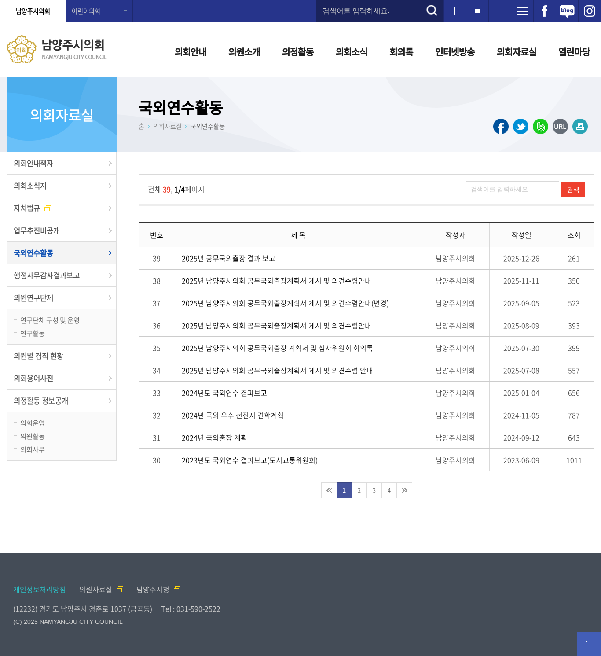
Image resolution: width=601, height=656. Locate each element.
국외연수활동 (33, 253)
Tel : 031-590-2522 (190, 608)
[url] (560, 126)
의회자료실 (516, 51)
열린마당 (574, 51)
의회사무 (32, 449)
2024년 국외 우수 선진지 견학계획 (233, 415)
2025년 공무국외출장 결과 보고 (228, 258)
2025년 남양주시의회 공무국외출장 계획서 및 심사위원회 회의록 (277, 348)
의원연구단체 (33, 297)
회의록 (401, 51)
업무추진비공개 (37, 230)
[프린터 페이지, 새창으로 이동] (580, 126)
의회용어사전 (33, 378)
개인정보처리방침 (39, 589)
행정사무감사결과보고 (47, 275)
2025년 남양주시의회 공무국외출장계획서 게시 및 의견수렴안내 (276, 280)
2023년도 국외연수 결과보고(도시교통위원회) (250, 460)
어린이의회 (86, 11)
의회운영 (32, 423)
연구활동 (32, 333)
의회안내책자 (33, 163)
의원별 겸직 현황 (38, 355)
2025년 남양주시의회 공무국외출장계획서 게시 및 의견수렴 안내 (277, 370)
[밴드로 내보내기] (540, 126)
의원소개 (244, 51)
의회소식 (351, 51)
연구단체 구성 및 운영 (50, 320)
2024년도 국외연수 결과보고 (224, 392)
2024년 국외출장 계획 (214, 437)
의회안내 (190, 51)
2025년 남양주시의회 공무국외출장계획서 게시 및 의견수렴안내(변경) (285, 303)
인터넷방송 (455, 51)
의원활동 (32, 436)
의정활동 (298, 51)
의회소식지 (30, 185)
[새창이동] (545, 11)
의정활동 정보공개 (41, 400)
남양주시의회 (33, 11)
